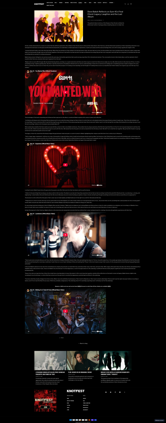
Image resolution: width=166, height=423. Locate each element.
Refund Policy (85, 407)
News (68, 403)
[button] (56, 2)
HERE (79, 286)
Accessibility (85, 409)
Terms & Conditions (86, 403)
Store (68, 409)
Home (68, 398)
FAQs (84, 400)
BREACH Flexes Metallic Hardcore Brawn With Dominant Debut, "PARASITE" (115, 373)
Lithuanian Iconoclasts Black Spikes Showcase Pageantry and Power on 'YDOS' (50, 373)
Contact (84, 398)
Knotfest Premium (70, 400)
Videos (68, 407)
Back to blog (83, 343)
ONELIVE (88, 422)
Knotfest (80, 422)
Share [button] (62, 337)
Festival (68, 405)
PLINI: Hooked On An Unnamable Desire (80, 372)
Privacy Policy (85, 405)
